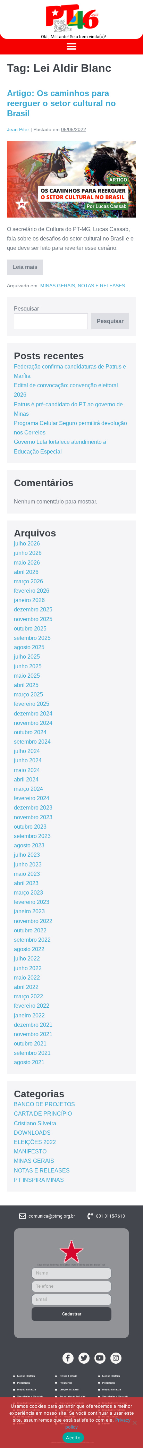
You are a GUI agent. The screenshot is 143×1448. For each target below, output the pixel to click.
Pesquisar (26, 309)
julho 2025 (27, 657)
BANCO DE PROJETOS (44, 1104)
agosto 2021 (29, 1062)
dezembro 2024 (33, 714)
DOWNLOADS (32, 1133)
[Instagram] (115, 1358)
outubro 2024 (30, 732)
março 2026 (28, 581)
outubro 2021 (30, 1044)
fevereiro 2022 (31, 1006)
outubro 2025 (30, 629)
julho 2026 (27, 544)
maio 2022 (27, 978)
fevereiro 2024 (31, 798)
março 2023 (28, 893)
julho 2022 (27, 959)
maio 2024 (27, 770)
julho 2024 (27, 751)
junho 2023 (28, 864)
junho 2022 (28, 968)
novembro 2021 (33, 1034)
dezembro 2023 (33, 808)
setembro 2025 (32, 638)
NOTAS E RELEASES (101, 285)
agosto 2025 (29, 647)
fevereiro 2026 (31, 591)
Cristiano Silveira (35, 1123)
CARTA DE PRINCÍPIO (43, 1114)
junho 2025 (28, 666)
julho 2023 (27, 855)
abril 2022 (26, 987)
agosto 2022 (29, 949)
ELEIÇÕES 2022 (35, 1142)
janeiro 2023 (29, 911)
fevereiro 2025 (31, 704)
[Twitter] (84, 1358)
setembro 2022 (32, 940)
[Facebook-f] (68, 1358)
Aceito (73, 1437)
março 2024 (28, 789)
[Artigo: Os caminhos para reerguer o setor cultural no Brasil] (71, 179)
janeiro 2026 (29, 600)
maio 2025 (27, 676)
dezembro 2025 (33, 609)
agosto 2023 (29, 845)
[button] (71, 46)
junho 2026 (28, 553)
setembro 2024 (32, 742)
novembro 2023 (33, 817)
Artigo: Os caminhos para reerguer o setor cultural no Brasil (61, 103)
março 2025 (28, 694)
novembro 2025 (33, 619)
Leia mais (27, 265)
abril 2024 (26, 779)
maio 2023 (27, 874)
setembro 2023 (32, 836)
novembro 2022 (33, 921)
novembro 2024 (33, 723)
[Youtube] (100, 1358)
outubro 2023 (30, 827)
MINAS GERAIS (57, 285)
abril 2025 (26, 685)
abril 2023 (26, 883)
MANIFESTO (30, 1151)
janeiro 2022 (29, 1015)
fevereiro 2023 (31, 902)
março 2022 (28, 996)
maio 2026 (27, 563)
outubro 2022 (30, 930)
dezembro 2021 (33, 1025)
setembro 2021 (32, 1053)
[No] (134, 1422)
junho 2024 (28, 760)
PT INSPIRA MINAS (39, 1180)
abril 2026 (26, 572)
